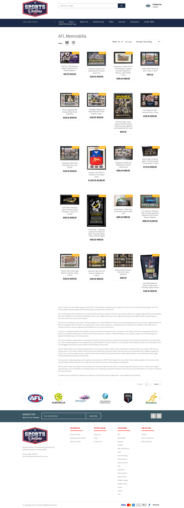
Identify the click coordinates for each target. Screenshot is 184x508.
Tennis (120, 491)
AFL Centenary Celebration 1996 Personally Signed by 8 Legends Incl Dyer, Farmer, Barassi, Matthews (150, 214)
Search (143, 434)
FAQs (111, 22)
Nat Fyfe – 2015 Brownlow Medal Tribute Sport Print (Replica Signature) (70, 68)
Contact (121, 22)
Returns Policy (75, 441)
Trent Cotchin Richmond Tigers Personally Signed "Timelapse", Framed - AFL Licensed (69, 210)
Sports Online (37, 505)
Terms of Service (147, 438)
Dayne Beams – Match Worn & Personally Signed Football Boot (123, 211)
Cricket (120, 445)
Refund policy (146, 441)
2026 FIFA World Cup (67, 24)
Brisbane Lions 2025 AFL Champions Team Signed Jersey (96, 174)
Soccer (120, 487)
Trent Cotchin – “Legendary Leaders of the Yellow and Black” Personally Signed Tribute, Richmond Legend (96, 232)
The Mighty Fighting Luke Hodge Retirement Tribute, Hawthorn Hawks (96, 111)
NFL (119, 466)
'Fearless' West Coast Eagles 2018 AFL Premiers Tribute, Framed (70, 273)
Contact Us (98, 441)
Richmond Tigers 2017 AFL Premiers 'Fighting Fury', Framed (96, 273)
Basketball (121, 438)
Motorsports (122, 459)
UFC (119, 494)
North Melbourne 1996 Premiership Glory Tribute (150, 111)
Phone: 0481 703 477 (30, 454)
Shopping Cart (157, 5)
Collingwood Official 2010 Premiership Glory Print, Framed (70, 165)
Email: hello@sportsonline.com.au (35, 456)
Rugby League (123, 480)
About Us (84, 22)
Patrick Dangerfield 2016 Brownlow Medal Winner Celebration (69, 112)
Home (61, 22)
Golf (119, 452)
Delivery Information (77, 438)
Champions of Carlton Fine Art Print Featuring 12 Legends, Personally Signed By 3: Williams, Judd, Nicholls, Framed (123, 70)
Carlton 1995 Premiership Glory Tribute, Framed (150, 69)
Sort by (139, 42)
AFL (119, 434)
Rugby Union (122, 484)
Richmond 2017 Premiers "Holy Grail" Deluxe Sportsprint (123, 272)
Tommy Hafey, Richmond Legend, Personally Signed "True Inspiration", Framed (150, 161)
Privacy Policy (75, 434)
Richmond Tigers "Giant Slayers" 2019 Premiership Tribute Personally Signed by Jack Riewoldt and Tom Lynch (123, 125)
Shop (71, 22)
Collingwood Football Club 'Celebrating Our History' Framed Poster (123, 165)
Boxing (120, 441)
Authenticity (98, 22)
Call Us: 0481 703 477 (30, 22)
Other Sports (122, 473)
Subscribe (93, 416)
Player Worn (122, 477)
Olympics (121, 469)
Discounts (134, 22)
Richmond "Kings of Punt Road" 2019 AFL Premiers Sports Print (96, 71)
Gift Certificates (123, 448)
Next (156, 384)
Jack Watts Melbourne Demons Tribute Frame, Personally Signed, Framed (150, 285)
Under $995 (149, 22)
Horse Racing (122, 455)
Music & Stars (123, 462)
